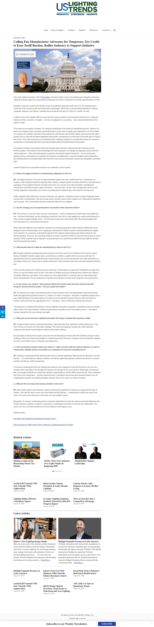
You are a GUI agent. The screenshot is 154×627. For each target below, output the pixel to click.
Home (46, 30)
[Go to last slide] (17, 455)
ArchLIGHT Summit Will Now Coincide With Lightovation (25, 486)
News (23, 38)
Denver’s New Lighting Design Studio (30, 541)
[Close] (152, 622)
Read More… (46, 560)
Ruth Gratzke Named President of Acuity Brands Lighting (55, 486)
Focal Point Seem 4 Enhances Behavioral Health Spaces (86, 572)
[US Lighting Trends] (27, 30)
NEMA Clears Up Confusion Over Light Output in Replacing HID (57, 463)
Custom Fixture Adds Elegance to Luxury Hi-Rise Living (85, 486)
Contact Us (106, 30)
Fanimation (46, 97)
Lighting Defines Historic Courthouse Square (25, 500)
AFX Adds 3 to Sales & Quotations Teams (83, 584)
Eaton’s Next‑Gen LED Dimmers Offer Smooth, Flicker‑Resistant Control (54, 573)
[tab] (53, 471)
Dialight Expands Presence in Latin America (78, 541)
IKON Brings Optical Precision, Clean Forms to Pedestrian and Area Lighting (56, 588)
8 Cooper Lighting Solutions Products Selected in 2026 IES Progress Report (56, 501)
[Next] (97, 455)
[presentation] (27, 450)
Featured (17, 38)
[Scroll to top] (150, 621)
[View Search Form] (114, 30)
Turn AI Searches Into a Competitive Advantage (84, 500)
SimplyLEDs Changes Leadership (84, 462)
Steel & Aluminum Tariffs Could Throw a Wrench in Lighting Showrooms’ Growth (44, 425)
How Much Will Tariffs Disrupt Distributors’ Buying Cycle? (35, 419)
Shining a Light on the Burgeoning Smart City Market (24, 463)
